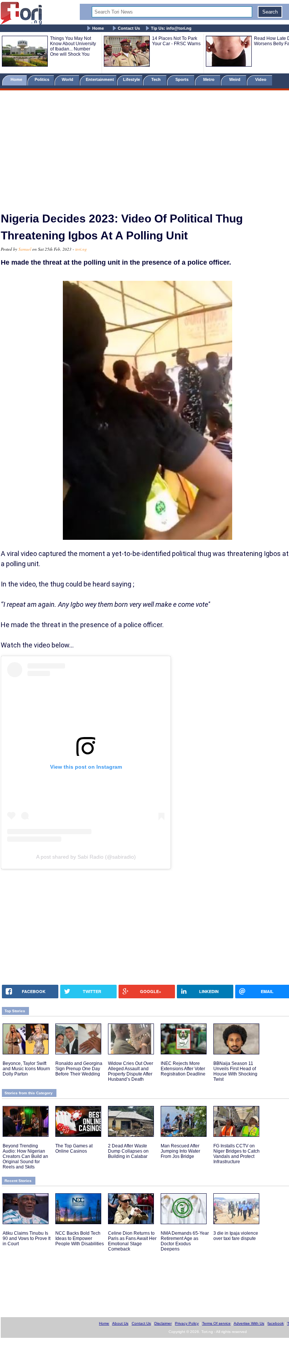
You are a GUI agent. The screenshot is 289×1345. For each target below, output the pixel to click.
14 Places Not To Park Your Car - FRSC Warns (176, 41)
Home (98, 28)
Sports (182, 79)
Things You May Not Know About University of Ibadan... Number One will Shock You (73, 46)
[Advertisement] (144, 148)
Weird (235, 79)
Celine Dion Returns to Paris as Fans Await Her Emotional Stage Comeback (132, 1241)
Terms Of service (216, 1323)
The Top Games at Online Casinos (74, 1148)
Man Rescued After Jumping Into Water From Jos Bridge (180, 1151)
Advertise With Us (249, 1323)
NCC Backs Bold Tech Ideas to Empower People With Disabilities (79, 1238)
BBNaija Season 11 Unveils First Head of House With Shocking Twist (235, 1071)
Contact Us (129, 28)
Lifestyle (131, 79)
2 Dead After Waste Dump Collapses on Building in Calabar (128, 1151)
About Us (120, 1323)
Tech (156, 79)
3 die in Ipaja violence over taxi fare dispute (235, 1236)
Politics (42, 79)
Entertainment (100, 79)
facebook (276, 1323)
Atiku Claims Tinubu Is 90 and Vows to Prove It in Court (26, 1238)
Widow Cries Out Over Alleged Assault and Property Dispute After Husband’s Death (130, 1071)
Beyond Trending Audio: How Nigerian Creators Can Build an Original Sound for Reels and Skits (25, 1156)
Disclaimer (163, 1323)
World (68, 79)
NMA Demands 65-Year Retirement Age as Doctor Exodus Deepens (185, 1241)
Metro (209, 79)
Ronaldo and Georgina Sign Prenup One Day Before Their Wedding (78, 1069)
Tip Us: (171, 28)
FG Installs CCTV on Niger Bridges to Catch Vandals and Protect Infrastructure (236, 1153)
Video (261, 79)
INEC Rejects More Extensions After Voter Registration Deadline (183, 1069)
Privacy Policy (187, 1323)
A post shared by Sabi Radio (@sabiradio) (86, 857)
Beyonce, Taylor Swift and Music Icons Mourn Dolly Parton (26, 1069)
